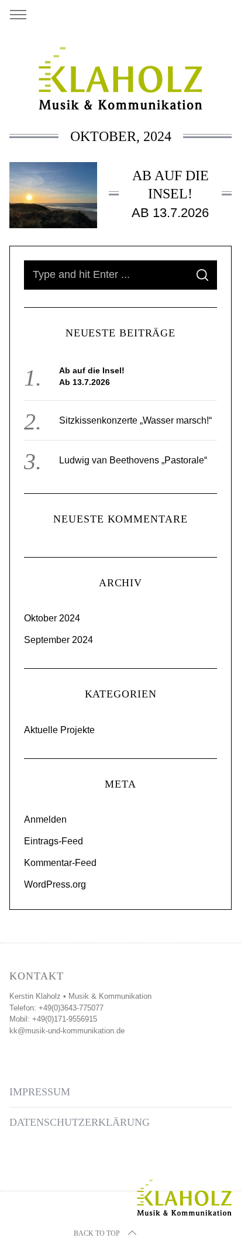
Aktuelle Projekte (59, 730)
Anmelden (45, 819)
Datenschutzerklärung (79, 1122)
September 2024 (58, 640)
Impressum (39, 1092)
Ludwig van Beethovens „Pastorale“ (133, 460)
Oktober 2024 (52, 618)
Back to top (97, 1233)
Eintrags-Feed (53, 841)
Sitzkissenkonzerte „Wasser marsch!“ (135, 420)
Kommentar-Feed (60, 863)
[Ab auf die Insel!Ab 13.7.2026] (53, 195)
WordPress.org (55, 884)
